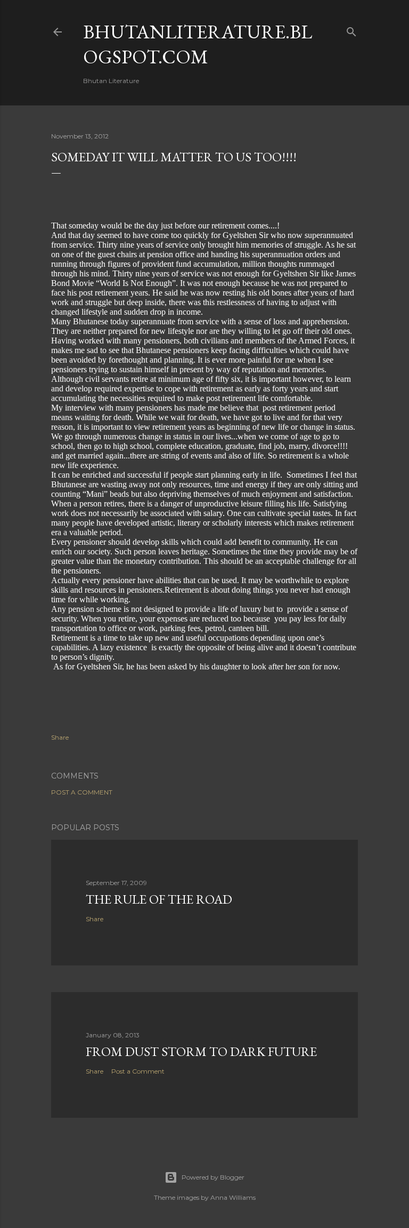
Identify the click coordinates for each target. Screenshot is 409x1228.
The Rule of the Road (159, 899)
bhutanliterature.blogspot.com (197, 44)
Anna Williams (233, 1197)
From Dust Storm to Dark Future (201, 1051)
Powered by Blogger (213, 1177)
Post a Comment (81, 792)
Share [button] (60, 737)
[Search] (351, 29)
